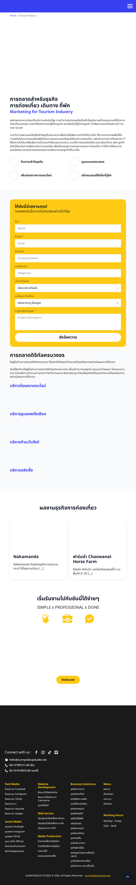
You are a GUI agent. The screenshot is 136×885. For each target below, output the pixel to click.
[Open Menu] (130, 6)
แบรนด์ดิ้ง (42, 851)
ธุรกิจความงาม (78, 789)
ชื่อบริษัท (19, 251)
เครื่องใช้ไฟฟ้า (77, 818)
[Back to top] (128, 877)
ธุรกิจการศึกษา (77, 833)
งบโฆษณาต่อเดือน (24, 296)
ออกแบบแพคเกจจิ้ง (47, 856)
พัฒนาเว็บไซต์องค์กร (47, 792)
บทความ (107, 799)
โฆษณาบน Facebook (15, 789)
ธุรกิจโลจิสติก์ (77, 813)
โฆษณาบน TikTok (13, 799)
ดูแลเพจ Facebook (14, 826)
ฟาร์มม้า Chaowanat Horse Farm (92, 559)
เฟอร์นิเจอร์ (76, 823)
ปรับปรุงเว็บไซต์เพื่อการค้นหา (51, 818)
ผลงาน (106, 789)
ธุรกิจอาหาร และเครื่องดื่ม (83, 866)
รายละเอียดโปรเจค (25, 311)
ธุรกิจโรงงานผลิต (79, 799)
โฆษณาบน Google (14, 813)
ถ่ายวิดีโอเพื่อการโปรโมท (49, 846)
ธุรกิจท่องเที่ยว (77, 794)
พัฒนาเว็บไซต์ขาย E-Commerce (47, 799)
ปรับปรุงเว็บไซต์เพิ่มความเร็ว (51, 823)
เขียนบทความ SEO (47, 828)
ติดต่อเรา (107, 804)
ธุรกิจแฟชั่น (76, 838)
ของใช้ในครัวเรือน (79, 804)
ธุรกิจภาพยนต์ (77, 809)
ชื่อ (17, 221)
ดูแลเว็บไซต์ (43, 805)
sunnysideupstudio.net (97, 875)
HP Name (13, 202)
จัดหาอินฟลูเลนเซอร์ (14, 851)
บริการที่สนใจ (22, 281)
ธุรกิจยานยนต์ (77, 828)
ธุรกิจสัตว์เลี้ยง (77, 848)
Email (19, 236)
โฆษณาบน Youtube (14, 809)
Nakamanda (26, 556)
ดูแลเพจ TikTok (12, 836)
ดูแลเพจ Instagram (15, 831)
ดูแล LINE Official (14, 841)
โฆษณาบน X (10, 804)
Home (13, 15)
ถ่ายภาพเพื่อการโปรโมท (48, 841)
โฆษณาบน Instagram (16, 794)
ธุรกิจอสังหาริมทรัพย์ (80, 861)
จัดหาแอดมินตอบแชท (15, 846)
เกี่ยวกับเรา (108, 794)
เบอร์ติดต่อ (22, 266)
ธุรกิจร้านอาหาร (78, 843)
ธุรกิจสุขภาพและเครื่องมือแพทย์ (83, 854)
